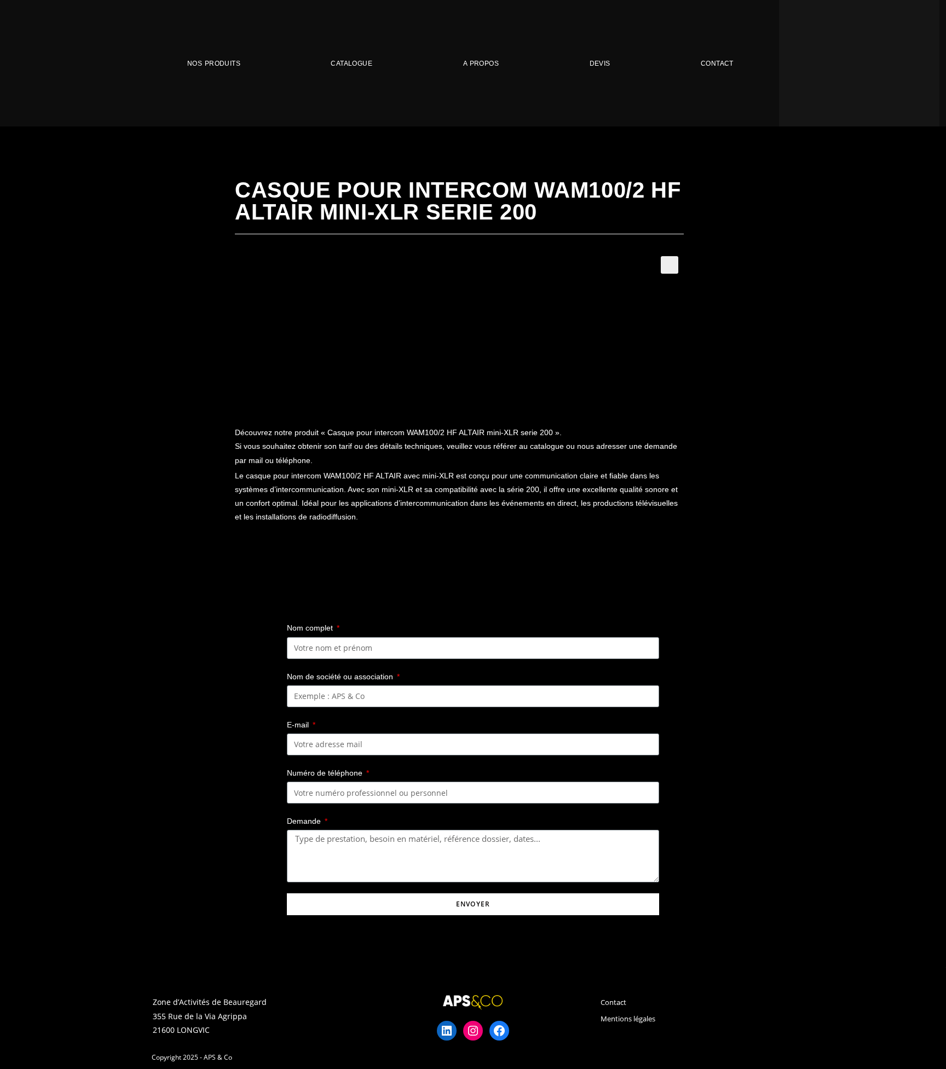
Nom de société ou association (341, 676)
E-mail (299, 724)
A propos (481, 63)
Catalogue (351, 63)
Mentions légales (628, 1019)
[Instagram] (473, 1031)
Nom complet (311, 627)
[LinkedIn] (447, 1031)
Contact (717, 63)
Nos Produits (213, 63)
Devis (600, 63)
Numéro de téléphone (326, 772)
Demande (305, 821)
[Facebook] (499, 1031)
